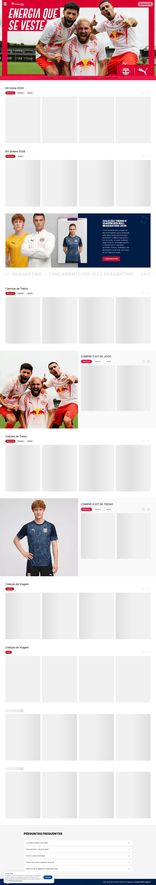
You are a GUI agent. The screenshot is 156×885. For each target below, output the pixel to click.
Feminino (20, 93)
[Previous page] (143, 93)
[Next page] (149, 93)
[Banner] (78, 38)
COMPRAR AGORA (111, 259)
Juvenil (29, 93)
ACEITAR (47, 877)
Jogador (9, 589)
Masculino (10, 93)
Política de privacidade (15, 880)
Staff (8, 652)
